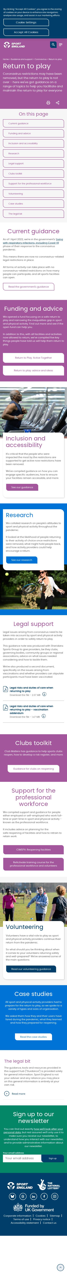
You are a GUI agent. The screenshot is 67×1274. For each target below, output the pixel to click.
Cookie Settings (26, 22)
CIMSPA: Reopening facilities (33, 850)
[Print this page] (48, 102)
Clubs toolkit (15, 173)
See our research (21, 560)
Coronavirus (41, 59)
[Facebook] (44, 1196)
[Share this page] (57, 102)
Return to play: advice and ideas (33, 370)
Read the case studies (33, 1037)
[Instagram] (54, 1196)
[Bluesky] (12, 1196)
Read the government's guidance (28, 287)
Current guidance (18, 123)
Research (13, 153)
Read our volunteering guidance (31, 969)
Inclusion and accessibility (23, 143)
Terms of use (21, 1219)
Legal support (16, 163)
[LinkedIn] (33, 1196)
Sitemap (55, 1216)
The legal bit (15, 214)
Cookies (41, 1216)
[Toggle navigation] (60, 44)
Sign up (53, 1158)
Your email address (13, 1153)
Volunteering (15, 194)
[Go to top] (60, 1267)
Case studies (15, 204)
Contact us (49, 1223)
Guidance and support (22, 59)
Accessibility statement (25, 1223)
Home (6, 59)
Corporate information (17, 1216)
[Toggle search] (53, 44)
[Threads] (23, 1196)
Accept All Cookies (26, 32)
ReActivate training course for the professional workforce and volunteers (33, 864)
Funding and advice (19, 133)
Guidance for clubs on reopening (33, 769)
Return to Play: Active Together (33, 358)
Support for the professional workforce (30, 183)
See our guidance (22, 487)
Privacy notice (41, 1219)
